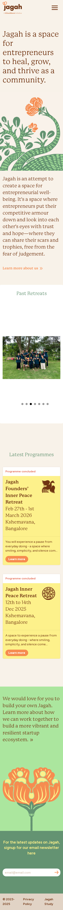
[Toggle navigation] (54, 8)
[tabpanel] (31, 357)
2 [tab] (27, 404)
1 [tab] (22, 404)
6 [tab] (43, 404)
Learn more (16, 559)
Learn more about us (21, 268)
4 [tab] (35, 404)
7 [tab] (48, 404)
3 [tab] (31, 404)
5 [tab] (39, 404)
